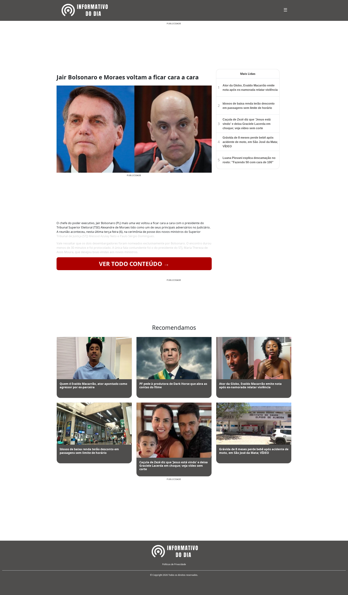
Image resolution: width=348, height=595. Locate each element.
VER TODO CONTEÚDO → (134, 264)
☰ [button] (285, 10)
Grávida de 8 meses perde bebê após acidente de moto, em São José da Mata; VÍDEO (250, 142)
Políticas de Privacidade (174, 564)
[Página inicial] (174, 551)
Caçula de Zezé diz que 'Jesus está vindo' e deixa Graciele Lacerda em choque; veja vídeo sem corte (247, 124)
